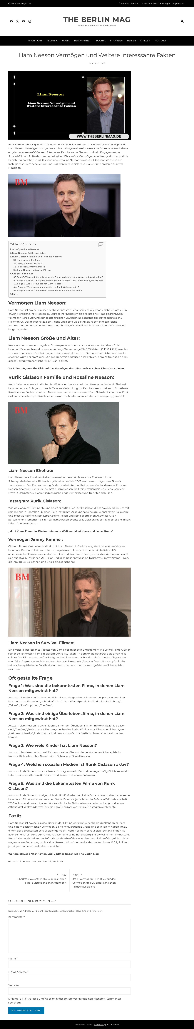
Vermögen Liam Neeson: (25, 249)
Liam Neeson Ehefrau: (28, 260)
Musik (66, 40)
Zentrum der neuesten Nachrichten (97, 25)
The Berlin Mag (97, 19)
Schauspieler (30, 861)
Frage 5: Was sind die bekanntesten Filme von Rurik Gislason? (49, 290)
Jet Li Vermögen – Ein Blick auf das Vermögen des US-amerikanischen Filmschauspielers (94, 880)
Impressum (178, 3)
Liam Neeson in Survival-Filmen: (34, 270)
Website (13, 985)
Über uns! (124, 3)
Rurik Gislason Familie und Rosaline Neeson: (37, 256)
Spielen (145, 40)
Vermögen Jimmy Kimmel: (31, 266)
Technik (52, 40)
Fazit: (15, 294)
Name (12, 958)
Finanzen (116, 40)
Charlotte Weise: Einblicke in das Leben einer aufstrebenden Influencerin (41, 878)
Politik (101, 40)
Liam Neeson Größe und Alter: (29, 253)
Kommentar (16, 916)
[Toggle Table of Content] (99, 244)
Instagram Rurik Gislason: (30, 263)
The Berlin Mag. (89, 853)
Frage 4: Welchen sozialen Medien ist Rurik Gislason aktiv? (48, 287)
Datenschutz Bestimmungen (156, 3)
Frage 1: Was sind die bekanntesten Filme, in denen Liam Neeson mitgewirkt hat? (60, 277)
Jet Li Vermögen (19, 368)
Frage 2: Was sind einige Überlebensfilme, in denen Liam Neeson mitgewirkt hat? (60, 280)
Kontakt (135, 3)
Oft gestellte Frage (22, 273)
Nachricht (35, 40)
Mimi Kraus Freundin (23, 531)
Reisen (131, 40)
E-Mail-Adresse (18, 972)
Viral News (99, 1024)
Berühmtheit (83, 40)
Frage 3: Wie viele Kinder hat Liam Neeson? (39, 283)
